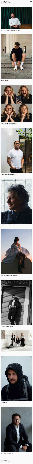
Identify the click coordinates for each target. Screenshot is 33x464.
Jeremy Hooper (5, 1)
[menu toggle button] (31, 1)
